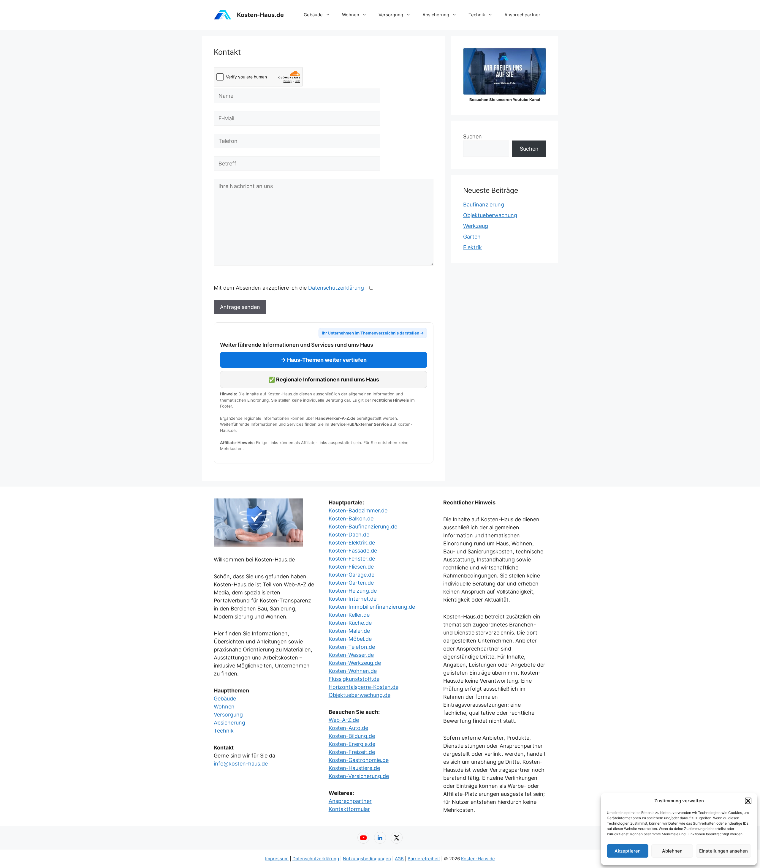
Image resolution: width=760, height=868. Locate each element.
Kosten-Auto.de (348, 728)
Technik (476, 15)
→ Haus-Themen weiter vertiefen (324, 360)
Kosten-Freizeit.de (352, 752)
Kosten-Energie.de (352, 744)
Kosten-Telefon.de (352, 647)
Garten (472, 236)
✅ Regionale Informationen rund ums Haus (323, 379)
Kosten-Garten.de (351, 583)
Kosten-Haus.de (260, 14)
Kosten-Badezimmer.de (358, 510)
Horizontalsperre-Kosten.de (363, 687)
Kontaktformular (349, 809)
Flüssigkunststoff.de (354, 679)
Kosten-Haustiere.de (354, 768)
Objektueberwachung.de (359, 695)
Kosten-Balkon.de (351, 518)
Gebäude (313, 15)
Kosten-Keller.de (349, 615)
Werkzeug (475, 226)
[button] (748, 801)
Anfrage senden (240, 307)
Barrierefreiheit (424, 858)
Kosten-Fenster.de (352, 558)
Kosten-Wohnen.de (353, 671)
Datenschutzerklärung (336, 288)
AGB (399, 858)
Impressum (277, 858)
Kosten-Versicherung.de (359, 776)
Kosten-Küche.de (350, 623)
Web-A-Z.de (344, 720)
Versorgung (391, 15)
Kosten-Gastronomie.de (359, 760)
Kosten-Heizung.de (353, 591)
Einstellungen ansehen (723, 851)
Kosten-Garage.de (351, 575)
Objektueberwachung (490, 215)
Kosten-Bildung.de (352, 736)
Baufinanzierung (483, 204)
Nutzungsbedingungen (367, 858)
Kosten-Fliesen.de (351, 567)
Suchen (472, 136)
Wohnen (350, 15)
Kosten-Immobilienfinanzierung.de (372, 607)
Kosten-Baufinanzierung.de (363, 526)
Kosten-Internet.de (352, 599)
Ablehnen (672, 851)
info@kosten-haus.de (241, 763)
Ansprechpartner (522, 15)
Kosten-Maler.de (349, 631)
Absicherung (435, 15)
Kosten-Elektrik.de (352, 542)
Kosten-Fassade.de (353, 550)
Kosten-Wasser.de (351, 655)
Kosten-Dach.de (349, 534)
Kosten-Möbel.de (350, 639)
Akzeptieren (628, 851)
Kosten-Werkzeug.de (355, 663)
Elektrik (472, 247)
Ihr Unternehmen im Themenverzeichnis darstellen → (373, 333)
